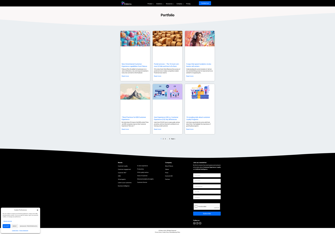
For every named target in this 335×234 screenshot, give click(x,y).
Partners (167, 179)
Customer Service (142, 182)
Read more (125, 76)
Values (167, 169)
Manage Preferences (28, 226)
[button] (37, 210)
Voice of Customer (142, 175)
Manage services (7, 221)
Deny (15, 226)
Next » (173, 139)
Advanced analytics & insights (145, 179)
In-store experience (142, 165)
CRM (119, 176)
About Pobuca (169, 166)
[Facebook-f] (197, 223)
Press (166, 172)
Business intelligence (123, 186)
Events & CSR (169, 176)
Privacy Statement (23, 230)
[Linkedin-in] (194, 223)
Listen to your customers (125, 182)
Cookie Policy (15, 230)
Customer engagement (124, 169)
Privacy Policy (158, 232)
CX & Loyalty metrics (142, 172)
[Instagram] (200, 223)
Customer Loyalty (123, 166)
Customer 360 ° (122, 172)
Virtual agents (122, 179)
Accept (6, 226)
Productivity (140, 169)
